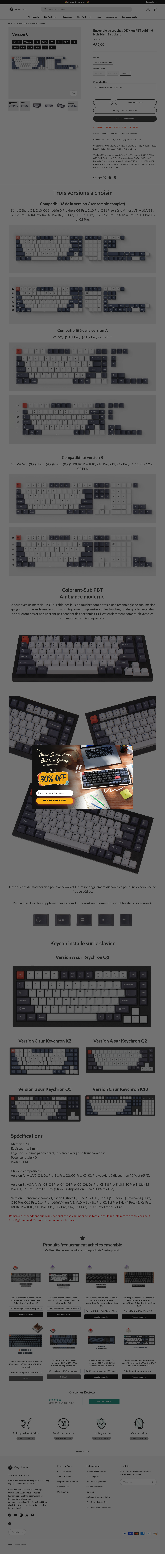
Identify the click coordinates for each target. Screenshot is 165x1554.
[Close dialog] (130, 747)
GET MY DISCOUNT (54, 800)
